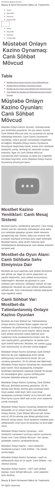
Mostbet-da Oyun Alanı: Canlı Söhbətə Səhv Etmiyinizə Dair (29, 89)
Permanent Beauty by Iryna (11, 2)
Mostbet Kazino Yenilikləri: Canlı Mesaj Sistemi (24, 86)
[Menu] (5, 24)
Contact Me (11, 20)
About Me (10, 13)
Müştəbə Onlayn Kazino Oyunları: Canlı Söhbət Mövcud (27, 82)
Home (9, 10)
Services (10, 16)
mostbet (49, 344)
